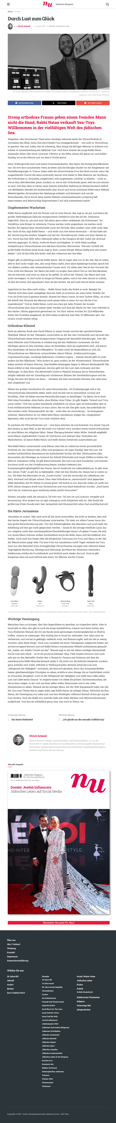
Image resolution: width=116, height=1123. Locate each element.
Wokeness (46, 1086)
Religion (81, 1001)
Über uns (11, 940)
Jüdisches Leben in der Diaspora (55, 1057)
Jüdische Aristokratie (50, 1035)
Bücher (10, 988)
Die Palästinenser (49, 998)
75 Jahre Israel (48, 983)
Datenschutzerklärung (17, 960)
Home (10, 11)
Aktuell (10, 980)
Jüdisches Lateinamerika (52, 1053)
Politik (80, 988)
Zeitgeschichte (83, 1009)
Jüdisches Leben (84, 980)
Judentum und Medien (51, 1031)
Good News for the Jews (52, 1009)
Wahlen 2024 (47, 1079)
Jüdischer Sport (48, 1046)
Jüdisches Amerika (50, 1049)
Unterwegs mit (84, 1005)
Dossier (18, 11)
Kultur (80, 984)
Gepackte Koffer (48, 1005)
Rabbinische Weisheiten (88, 997)
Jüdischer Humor (49, 1042)
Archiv (10, 984)
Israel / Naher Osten (86, 976)
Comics (45, 994)
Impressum (12, 956)
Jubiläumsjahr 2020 (50, 1024)
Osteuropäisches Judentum (53, 1071)
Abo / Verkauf (13, 944)
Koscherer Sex (62, 26)
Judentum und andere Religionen (55, 1027)
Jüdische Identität (49, 1038)
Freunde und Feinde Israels (53, 1002)
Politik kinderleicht (85, 992)
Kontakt (11, 952)
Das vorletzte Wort (16, 992)
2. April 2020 (40, 26)
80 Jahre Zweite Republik (52, 987)
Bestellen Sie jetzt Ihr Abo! (58, 922)
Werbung (11, 948)
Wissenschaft (47, 1082)
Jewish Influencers (49, 1020)
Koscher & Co (47, 1060)
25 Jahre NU (47, 980)
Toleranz (45, 1075)
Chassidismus (47, 991)
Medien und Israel (49, 1068)
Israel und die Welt (50, 1016)
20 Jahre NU (13, 976)
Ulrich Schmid (24, 26)
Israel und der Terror (50, 1013)
